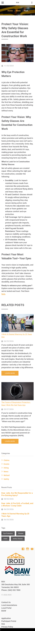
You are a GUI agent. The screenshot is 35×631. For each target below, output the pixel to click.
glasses (20, 533)
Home (10, 11)
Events (6, 464)
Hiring (6, 468)
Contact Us (6, 602)
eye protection (8, 533)
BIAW (3, 611)
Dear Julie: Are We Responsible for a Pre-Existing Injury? (17, 494)
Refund (7, 475)
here (3, 294)
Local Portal (6, 608)
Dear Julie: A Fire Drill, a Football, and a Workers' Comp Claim (17, 504)
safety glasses (18, 539)
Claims (6, 460)
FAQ (3, 624)
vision (5, 539)
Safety (6, 479)
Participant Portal (8, 621)
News (18, 11)
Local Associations (9, 605)
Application (6, 618)
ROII (9, 595)
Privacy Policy (7, 627)
